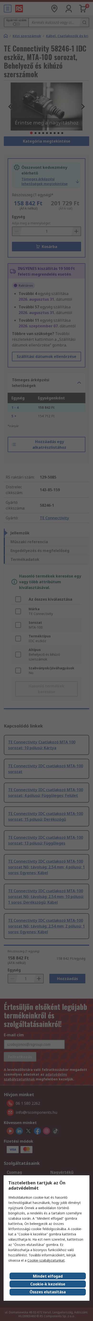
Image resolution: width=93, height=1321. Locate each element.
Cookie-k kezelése (47, 1284)
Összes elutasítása (48, 1292)
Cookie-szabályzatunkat (46, 1260)
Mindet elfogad (48, 1276)
